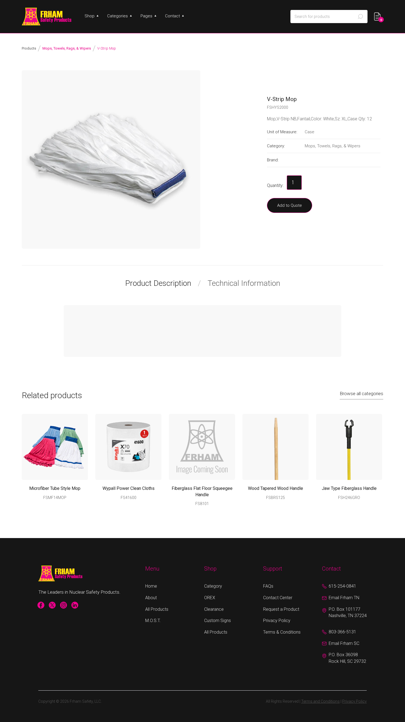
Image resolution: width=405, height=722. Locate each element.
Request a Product (281, 609)
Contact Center (277, 597)
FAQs (268, 586)
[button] (91, 16)
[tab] (163, 283)
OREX (209, 597)
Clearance (214, 609)
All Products (156, 609)
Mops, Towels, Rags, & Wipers (66, 48)
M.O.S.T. (153, 620)
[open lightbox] (111, 159)
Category (213, 586)
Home (151, 586)
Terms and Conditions (320, 701)
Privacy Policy (276, 620)
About (151, 597)
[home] (46, 16)
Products (29, 48)
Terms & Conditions (282, 632)
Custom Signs (217, 620)
